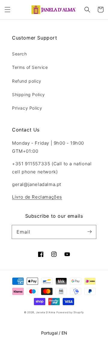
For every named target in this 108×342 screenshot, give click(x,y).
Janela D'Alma (46, 312)
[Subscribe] (89, 231)
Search (19, 53)
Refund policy (26, 81)
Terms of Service (30, 67)
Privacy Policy (27, 108)
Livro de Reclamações (37, 197)
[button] (7, 9)
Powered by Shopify (70, 312)
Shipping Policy (28, 94)
